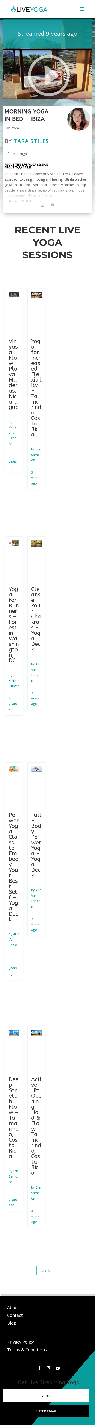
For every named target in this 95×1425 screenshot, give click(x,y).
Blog (11, 1323)
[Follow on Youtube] (52, 205)
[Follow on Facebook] (39, 1368)
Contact (15, 1315)
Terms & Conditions (27, 1349)
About (14, 1307)
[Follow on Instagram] (42, 205)
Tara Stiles (31, 141)
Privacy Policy (20, 1342)
